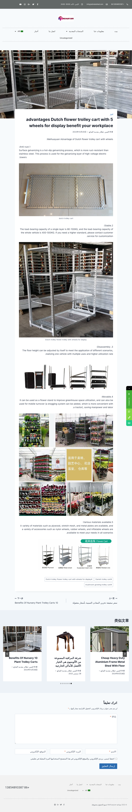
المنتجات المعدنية (76, 31)
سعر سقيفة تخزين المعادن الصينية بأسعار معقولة (95, 600)
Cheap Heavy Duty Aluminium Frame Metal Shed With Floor (110, 661)
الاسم (112, 751)
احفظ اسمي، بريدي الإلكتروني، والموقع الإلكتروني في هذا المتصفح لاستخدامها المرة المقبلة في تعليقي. (72, 758)
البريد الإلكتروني (72, 751)
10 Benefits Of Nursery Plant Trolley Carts (36, 600)
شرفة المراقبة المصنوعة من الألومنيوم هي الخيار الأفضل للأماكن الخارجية (67, 661)
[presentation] (109, 639)
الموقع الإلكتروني (38, 751)
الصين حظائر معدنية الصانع (99, 132)
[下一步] (7, 654)
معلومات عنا (99, 31)
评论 (113, 716)
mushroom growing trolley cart (98, 585)
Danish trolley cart (104, 579)
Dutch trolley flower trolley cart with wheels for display (69, 579)
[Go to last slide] (125, 654)
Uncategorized (66, 38)
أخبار (36, 31)
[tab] (71, 683)
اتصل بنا (52, 31)
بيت (116, 31)
